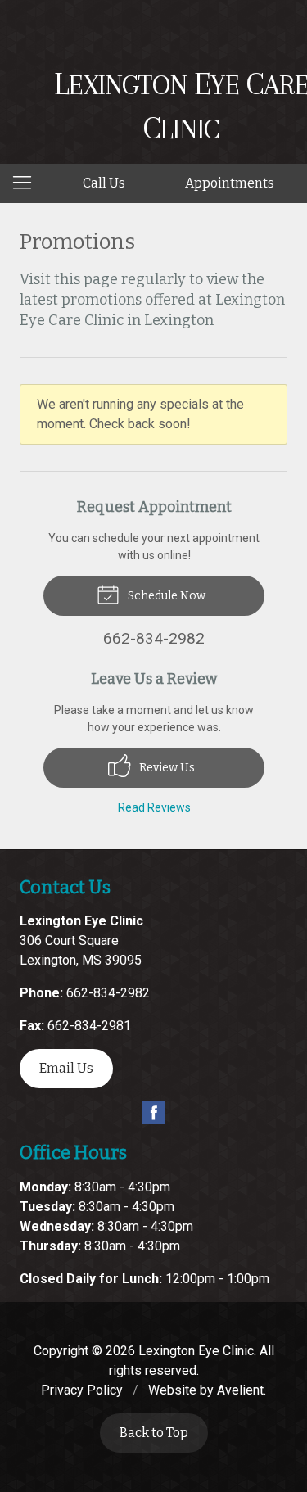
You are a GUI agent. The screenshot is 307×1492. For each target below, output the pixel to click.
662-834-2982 (108, 993)
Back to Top (154, 1432)
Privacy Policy (82, 1390)
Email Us (66, 1068)
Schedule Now (165, 596)
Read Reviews (154, 807)
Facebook (153, 1112)
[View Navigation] (27, 183)
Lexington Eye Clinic (196, 1351)
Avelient (240, 1390)
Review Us (166, 768)
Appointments (229, 183)
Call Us (104, 183)
